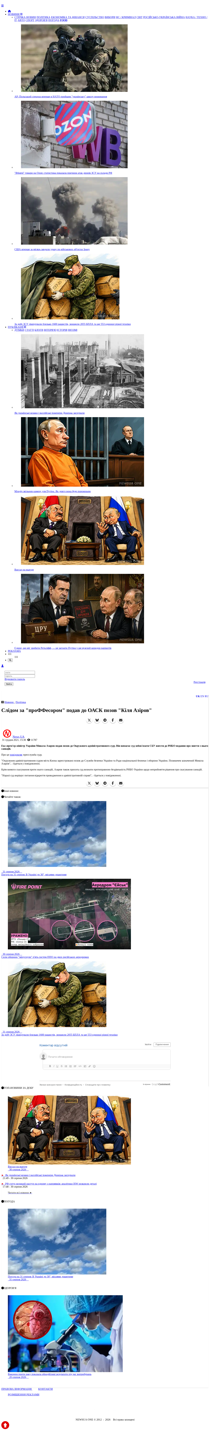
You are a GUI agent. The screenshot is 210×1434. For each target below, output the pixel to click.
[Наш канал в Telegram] (103, 1410)
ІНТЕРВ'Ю (50, 330)
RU (207, 696)
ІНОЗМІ (72, 330)
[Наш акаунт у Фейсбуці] (95, 1410)
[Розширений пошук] (10, 660)
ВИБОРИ (110, 17)
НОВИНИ (14, 14)
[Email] (120, 720)
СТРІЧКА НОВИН (25, 17)
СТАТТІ (29, 330)
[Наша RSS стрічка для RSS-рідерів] (131, 1410)
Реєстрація (199, 682)
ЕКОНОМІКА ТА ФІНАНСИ (68, 17)
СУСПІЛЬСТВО (94, 17)
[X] (89, 720)
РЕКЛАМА (14, 651)
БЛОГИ (39, 330)
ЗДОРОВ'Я (41, 20)
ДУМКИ (19, 330)
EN (202, 696)
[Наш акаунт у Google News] (112, 1410)
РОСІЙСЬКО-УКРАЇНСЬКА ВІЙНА (164, 17)
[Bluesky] (97, 720)
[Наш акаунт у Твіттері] (80, 1410)
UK (198, 696)
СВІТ (139, 17)
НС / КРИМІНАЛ (126, 17)
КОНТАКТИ (45, 1389)
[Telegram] (105, 720)
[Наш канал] (123, 1410)
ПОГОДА (53, 20)
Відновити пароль (15, 679)
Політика (21, 702)
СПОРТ (30, 20)
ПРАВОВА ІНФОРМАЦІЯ (16, 1389)
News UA (18, 736)
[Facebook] (113, 720)
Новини (9, 702)
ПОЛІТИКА (43, 17)
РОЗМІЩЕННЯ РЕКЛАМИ (23, 1394)
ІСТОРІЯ (62, 330)
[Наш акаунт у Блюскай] (88, 1410)
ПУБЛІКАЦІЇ (16, 327)
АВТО (21, 20)
